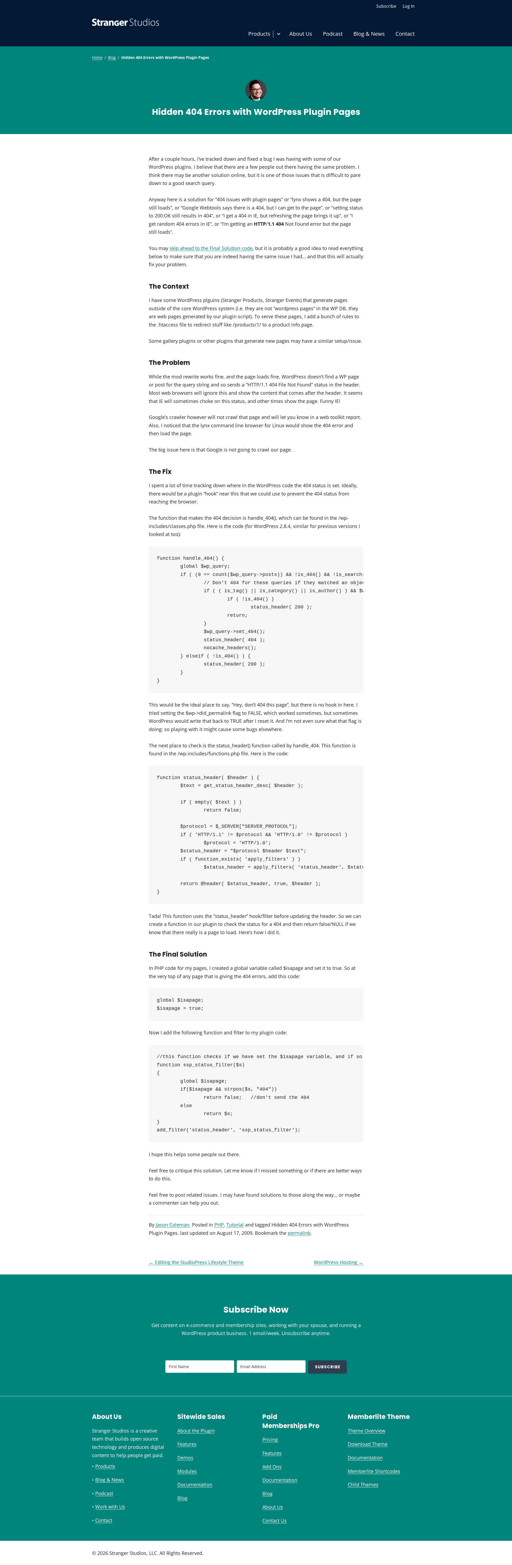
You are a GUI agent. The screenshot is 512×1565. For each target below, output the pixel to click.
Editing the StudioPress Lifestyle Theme (196, 1262)
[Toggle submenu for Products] (278, 34)
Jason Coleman (172, 1224)
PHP (219, 1224)
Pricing (270, 1439)
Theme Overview (366, 1430)
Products (259, 33)
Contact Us (274, 1520)
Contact (405, 33)
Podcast (333, 33)
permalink (299, 1233)
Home (97, 57)
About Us (300, 33)
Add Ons (272, 1466)
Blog (112, 57)
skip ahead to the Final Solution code (211, 248)
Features (187, 1444)
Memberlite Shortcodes (374, 1471)
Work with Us (110, 1506)
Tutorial (235, 1224)
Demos (185, 1457)
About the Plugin (196, 1430)
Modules (187, 1471)
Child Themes (363, 1484)
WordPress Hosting (338, 1262)
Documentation (194, 1484)
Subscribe (386, 6)
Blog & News (369, 33)
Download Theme (367, 1444)
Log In (409, 6)
